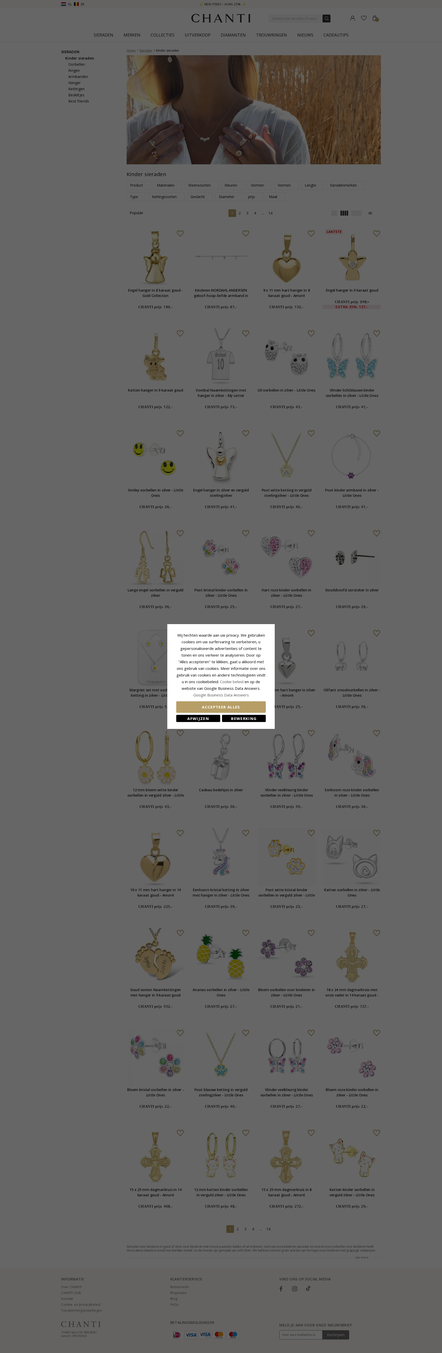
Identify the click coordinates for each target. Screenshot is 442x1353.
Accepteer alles (221, 706)
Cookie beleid (232, 681)
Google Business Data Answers (221, 694)
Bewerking (244, 718)
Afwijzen (198, 718)
